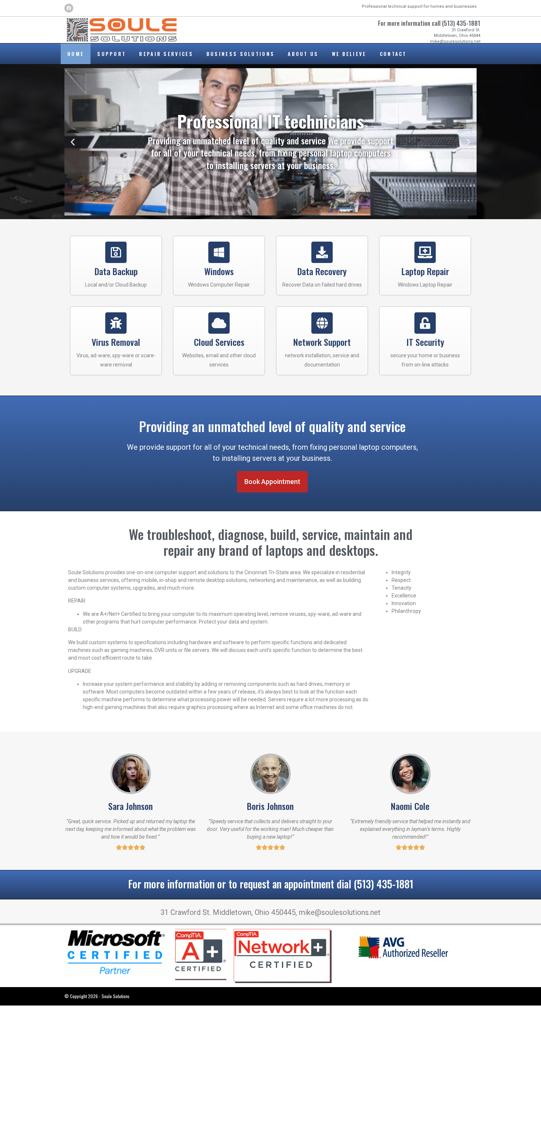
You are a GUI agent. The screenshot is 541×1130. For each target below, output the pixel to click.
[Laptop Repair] (425, 252)
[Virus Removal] (116, 323)
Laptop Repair (425, 271)
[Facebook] (68, 8)
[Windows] (219, 252)
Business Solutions (240, 53)
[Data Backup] (116, 252)
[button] (72, 142)
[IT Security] (425, 323)
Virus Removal (116, 341)
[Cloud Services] (219, 323)
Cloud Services (219, 341)
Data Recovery (322, 271)
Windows (219, 271)
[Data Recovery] (322, 252)
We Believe (349, 53)
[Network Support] (322, 323)
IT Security (425, 341)
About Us (303, 53)
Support (111, 53)
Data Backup (116, 271)
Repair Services (166, 53)
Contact (393, 53)
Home (75, 53)
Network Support (322, 341)
